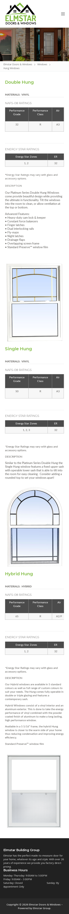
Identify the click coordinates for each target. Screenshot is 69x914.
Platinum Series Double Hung (40, 463)
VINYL (25, 94)
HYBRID (26, 586)
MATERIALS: (13, 94)
